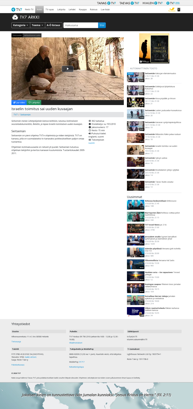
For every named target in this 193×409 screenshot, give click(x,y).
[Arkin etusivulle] (25, 17)
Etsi (102, 25)
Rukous (93, 9)
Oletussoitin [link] (17, 35)
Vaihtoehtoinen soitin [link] (32, 35)
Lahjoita (61, 9)
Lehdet (72, 9)
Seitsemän (25, 114)
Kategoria (19, 25)
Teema (36, 25)
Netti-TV (29, 9)
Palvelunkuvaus (17, 364)
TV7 (15, 114)
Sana (179, 9)
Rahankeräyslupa (76, 367)
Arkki (39, 9)
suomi (91, 142)
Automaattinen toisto (143, 68)
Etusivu (17, 9)
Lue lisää (105, 9)
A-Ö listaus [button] (53, 25)
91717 (81, 362)
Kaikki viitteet (30, 357)
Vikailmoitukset (75, 342)
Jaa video (20, 102)
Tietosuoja (16, 341)
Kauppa (83, 9)
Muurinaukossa (171, 9)
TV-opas (49, 9)
